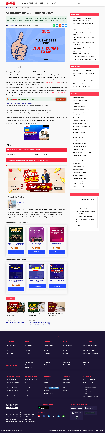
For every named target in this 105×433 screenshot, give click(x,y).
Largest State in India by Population (82, 152)
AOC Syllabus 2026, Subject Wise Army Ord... (16, 314)
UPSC (26, 395)
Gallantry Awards (77, 129)
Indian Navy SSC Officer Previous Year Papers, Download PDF (85, 33)
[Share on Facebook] (63, 25)
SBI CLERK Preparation (12, 382)
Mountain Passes (77, 117)
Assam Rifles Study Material (90, 396)
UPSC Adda (86, 362)
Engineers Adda (48, 364)
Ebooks (65, 387)
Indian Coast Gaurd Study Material (90, 392)
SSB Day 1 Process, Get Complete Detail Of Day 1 (85, 225)
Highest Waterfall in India (79, 155)
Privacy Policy (99, 430)
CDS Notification (29, 345)
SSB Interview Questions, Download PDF (85, 220)
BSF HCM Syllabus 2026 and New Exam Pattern (83, 38)
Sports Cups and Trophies (79, 112)
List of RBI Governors (78, 175)
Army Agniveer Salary (88, 350)
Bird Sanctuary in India (78, 186)
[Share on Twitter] (66, 25)
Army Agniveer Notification (90, 345)
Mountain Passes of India (79, 123)
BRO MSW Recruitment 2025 (80, 78)
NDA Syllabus (48, 348)
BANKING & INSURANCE (32, 379)
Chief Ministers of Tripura (79, 146)
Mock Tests (66, 379)
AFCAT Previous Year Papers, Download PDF (84, 59)
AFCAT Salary (9, 353)
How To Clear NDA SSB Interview (84, 208)
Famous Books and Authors (80, 172)
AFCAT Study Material (89, 379)
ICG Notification (67, 345)
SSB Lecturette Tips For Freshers (84, 216)
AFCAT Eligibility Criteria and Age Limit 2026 (84, 56)
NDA (47, 3)
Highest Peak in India (78, 158)
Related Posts (10, 298)
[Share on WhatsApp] (54, 25)
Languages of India (78, 169)
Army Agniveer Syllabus (89, 348)
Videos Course (67, 385)
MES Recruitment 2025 (79, 83)
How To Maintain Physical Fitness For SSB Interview (85, 212)
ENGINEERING (29, 393)
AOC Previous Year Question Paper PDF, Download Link (83, 24)
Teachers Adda (29, 362)
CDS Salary (28, 353)
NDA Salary (47, 353)
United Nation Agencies (79, 106)
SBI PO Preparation (11, 379)
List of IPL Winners (78, 163)
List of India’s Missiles (78, 135)
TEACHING (28, 387)
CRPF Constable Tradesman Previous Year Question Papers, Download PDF (84, 52)
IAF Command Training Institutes (81, 126)
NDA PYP (46, 350)
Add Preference (61, 99)
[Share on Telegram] (57, 25)
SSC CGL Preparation (12, 390)
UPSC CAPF (33, 3)
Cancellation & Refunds (74, 430)
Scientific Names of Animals (80, 100)
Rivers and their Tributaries (80, 115)
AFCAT (54, 3)
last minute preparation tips (57, 92)
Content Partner (48, 393)
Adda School (86, 364)
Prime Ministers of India (79, 166)
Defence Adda (67, 364)
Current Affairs (67, 362)
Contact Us (47, 382)
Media (45, 385)
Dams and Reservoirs (78, 97)
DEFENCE (28, 390)
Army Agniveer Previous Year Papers (91, 354)
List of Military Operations (79, 132)
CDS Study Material (88, 382)
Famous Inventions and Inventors (81, 120)
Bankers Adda (29, 364)
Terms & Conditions (88, 430)
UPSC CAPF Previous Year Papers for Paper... (55, 314)
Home (7, 7)
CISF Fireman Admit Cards (54, 82)
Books (65, 390)
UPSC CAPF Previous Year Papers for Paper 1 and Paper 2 (85, 28)
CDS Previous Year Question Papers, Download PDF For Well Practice (85, 48)
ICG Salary (66, 353)
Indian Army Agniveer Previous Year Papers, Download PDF (84, 43)
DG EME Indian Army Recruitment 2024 (83, 81)
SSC (26, 382)
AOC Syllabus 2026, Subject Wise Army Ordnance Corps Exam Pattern (83, 19)
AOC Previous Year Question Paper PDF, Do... (36, 314)
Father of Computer (78, 149)
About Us (46, 379)
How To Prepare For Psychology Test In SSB (85, 200)
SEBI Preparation (10, 385)
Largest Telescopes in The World (81, 140)
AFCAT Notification (11, 345)
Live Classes (66, 382)
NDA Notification (48, 345)
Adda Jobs (47, 362)
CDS (41, 3)
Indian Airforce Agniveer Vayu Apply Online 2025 (84, 74)
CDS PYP (27, 350)
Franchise (47, 390)
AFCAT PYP (9, 350)
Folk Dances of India (78, 184)
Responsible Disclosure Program (57, 430)
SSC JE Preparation (11, 387)
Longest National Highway (79, 161)
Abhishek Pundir (11, 25)
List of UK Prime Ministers (79, 143)
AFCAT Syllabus (10, 348)
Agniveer (23, 3)
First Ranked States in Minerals (81, 109)
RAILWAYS (28, 385)
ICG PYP (65, 350)
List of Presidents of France (80, 138)
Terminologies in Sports (79, 181)
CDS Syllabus (28, 348)
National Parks (76, 103)
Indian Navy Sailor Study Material (89, 388)
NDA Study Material (88, 385)
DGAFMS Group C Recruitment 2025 (82, 70)
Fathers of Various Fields (79, 178)
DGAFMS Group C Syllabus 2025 (81, 86)
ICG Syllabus (66, 348)
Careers (51, 387)
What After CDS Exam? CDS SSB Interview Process (84, 204)
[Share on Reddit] (60, 25)
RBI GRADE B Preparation (13, 395)
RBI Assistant (9, 393)
